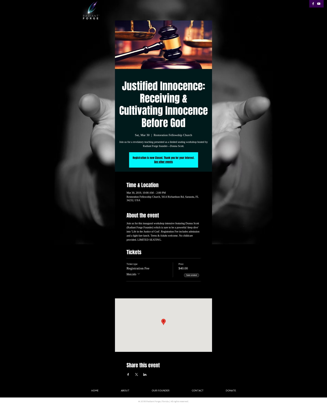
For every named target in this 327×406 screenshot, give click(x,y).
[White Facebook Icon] (313, 4)
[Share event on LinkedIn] (144, 374)
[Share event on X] (136, 374)
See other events (163, 162)
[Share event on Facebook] (128, 374)
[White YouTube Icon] (319, 4)
